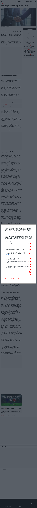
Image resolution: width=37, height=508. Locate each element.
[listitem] (18, 241)
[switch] (30, 243)
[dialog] (18, 254)
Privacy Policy (24, 281)
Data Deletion (13, 281)
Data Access (18, 281)
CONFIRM (12, 278)
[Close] (34, 226)
